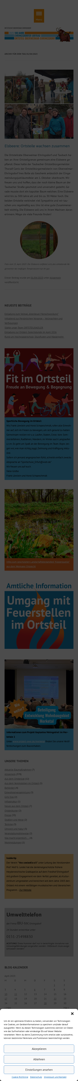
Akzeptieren (39, 1049)
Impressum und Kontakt (55, 1077)
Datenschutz (36, 1077)
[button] (72, 1014)
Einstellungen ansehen (39, 1070)
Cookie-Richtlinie (20, 1077)
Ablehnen (39, 1059)
